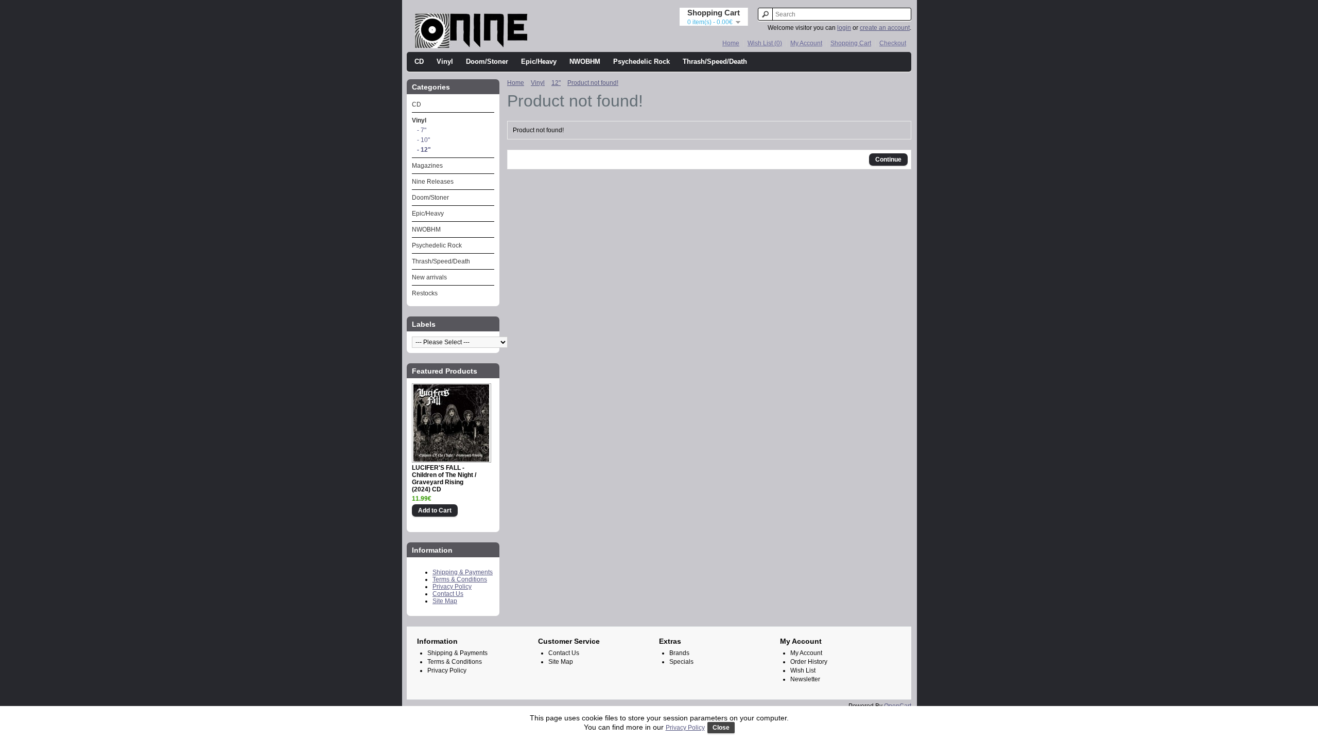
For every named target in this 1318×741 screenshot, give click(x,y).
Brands (679, 653)
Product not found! (592, 82)
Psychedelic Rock (641, 61)
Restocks (425, 293)
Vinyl (445, 61)
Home (730, 43)
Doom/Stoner (487, 61)
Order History (808, 661)
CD (419, 61)
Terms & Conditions (459, 579)
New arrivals (429, 277)
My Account (806, 43)
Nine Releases (433, 181)
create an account (885, 27)
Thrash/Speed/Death (715, 61)
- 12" (424, 149)
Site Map (444, 601)
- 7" (421, 130)
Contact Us (447, 593)
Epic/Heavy (539, 61)
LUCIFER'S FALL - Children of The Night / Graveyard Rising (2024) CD (444, 478)
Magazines (427, 165)
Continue (888, 159)
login (844, 27)
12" (556, 82)
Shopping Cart (850, 43)
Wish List (803, 670)
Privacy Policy (452, 586)
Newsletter (805, 679)
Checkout (892, 43)
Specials (681, 661)
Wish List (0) (765, 43)
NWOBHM (584, 61)
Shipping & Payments (462, 572)
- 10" (423, 140)
